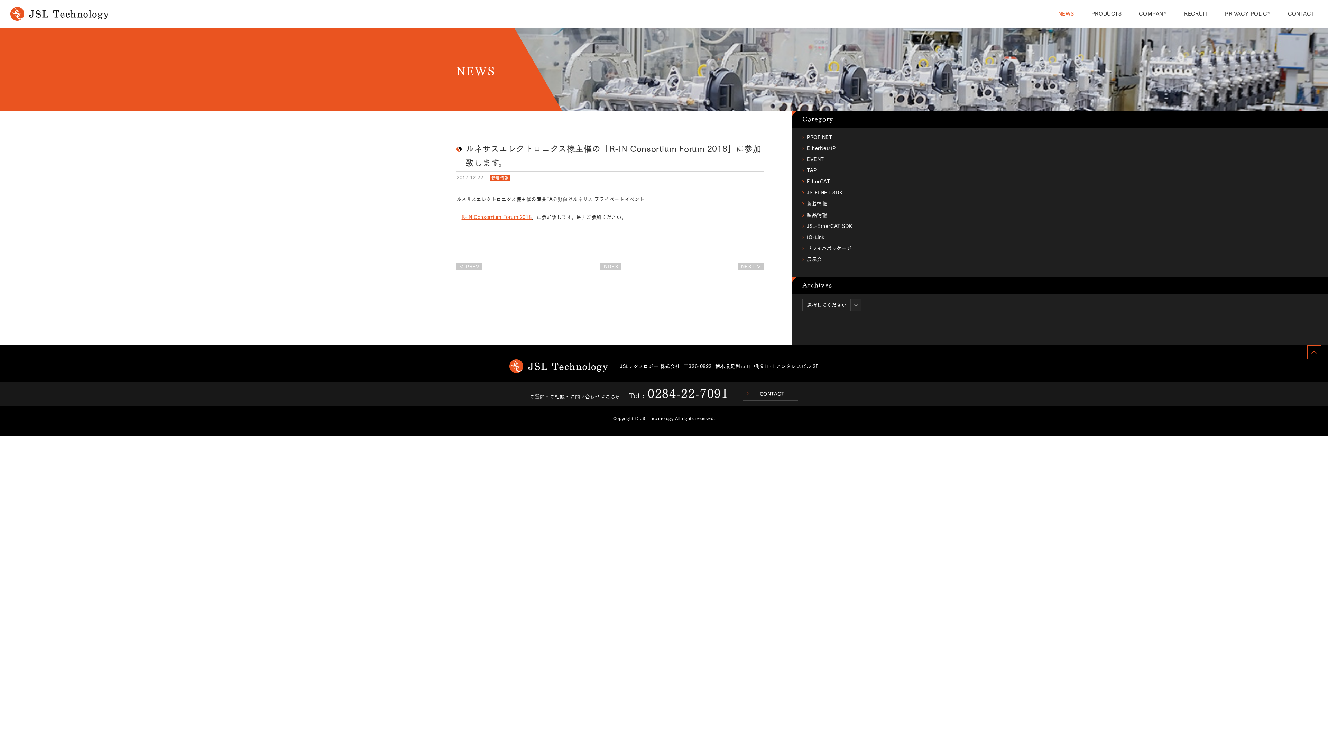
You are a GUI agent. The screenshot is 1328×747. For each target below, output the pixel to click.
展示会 (814, 259)
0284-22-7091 (688, 393)
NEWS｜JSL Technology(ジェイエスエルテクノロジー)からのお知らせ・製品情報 (59, 14)
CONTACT (1301, 13)
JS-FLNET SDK (825, 192)
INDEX (610, 266)
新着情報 (500, 178)
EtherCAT (818, 181)
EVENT (815, 159)
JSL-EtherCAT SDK (829, 226)
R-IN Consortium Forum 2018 (497, 217)
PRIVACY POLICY (1248, 13)
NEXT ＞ (751, 266)
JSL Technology (558, 366)
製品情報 (817, 215)
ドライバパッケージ (829, 248)
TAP (812, 170)
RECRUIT (1196, 13)
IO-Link (815, 237)
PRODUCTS (1106, 13)
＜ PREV (469, 266)
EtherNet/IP (821, 148)
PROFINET (819, 137)
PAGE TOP (1314, 352)
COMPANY (1153, 13)
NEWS (1066, 13)
